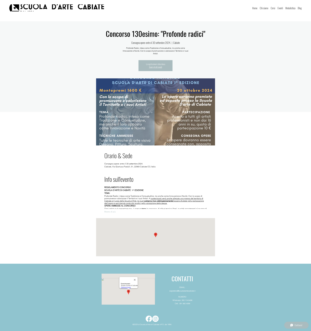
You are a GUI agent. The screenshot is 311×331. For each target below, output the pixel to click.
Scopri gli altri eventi (155, 67)
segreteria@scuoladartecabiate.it (182, 291)
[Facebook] (149, 319)
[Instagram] (155, 319)
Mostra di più (110, 211)
